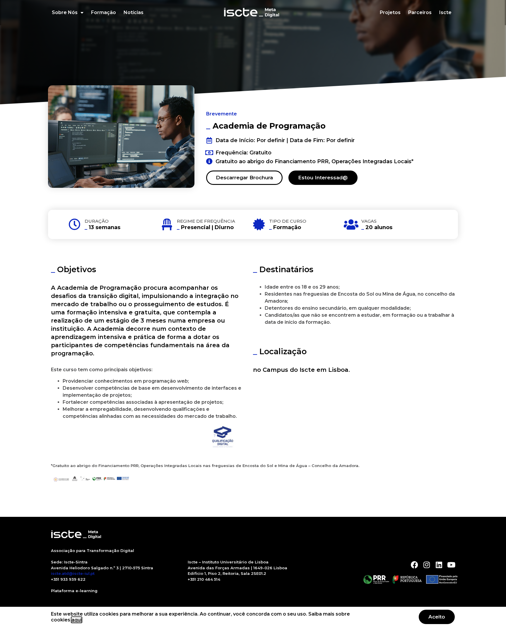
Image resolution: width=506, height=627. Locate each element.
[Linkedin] (439, 564)
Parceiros (420, 12)
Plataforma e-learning (74, 590)
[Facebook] (414, 564)
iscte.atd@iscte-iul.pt (73, 573)
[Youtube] (451, 564)
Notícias (133, 12)
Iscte (445, 12)
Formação (103, 12)
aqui (76, 620)
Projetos (390, 12)
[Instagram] (426, 564)
